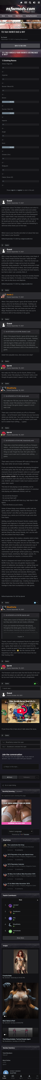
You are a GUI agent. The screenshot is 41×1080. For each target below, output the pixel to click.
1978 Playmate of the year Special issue (20, 854)
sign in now (11, 758)
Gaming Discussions (21, 39)
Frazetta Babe (7, 975)
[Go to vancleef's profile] (10, 905)
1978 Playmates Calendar (15, 864)
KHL (14, 918)
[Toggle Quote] (4, 331)
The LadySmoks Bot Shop (15, 845)
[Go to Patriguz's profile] (5, 855)
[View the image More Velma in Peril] (20, 1001)
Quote (7, 245)
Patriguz (11, 856)
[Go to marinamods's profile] (10, 931)
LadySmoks (12, 847)
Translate (26, 834)
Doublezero (10, 746)
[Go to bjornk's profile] (4, 367)
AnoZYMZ (13, 1073)
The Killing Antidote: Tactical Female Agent (17, 1039)
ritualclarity (27, 440)
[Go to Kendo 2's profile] (4, 296)
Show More (20, 938)
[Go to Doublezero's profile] (10, 912)
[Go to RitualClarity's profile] (4, 389)
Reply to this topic (20, 46)
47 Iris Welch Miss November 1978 (18, 883)
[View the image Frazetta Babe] (20, 961)
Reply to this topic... (12, 766)
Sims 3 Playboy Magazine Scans (26, 856)
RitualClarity (9, 742)
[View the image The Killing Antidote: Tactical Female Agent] (20, 1032)
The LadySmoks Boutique (26, 847)
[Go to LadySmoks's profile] (5, 845)
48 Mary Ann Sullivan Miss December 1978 (21, 874)
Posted (15, 203)
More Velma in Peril (9, 1021)
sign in (13, 190)
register (19, 190)
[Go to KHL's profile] (10, 918)
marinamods (17, 930)
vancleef (15, 905)
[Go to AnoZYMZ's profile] (5, 1073)
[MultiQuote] (2, 245)
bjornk (23, 396)
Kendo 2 (24, 331)
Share (10, 777)
